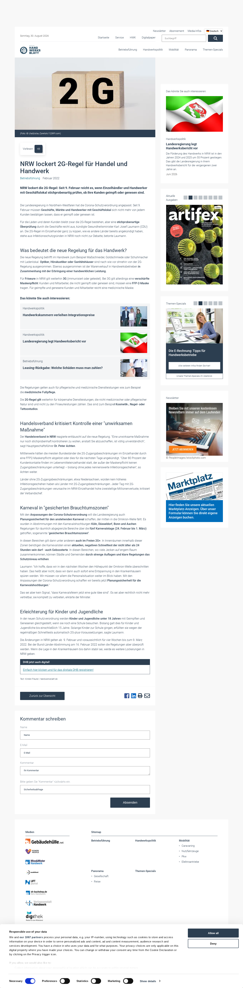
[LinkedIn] (132, 696)
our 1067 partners (31, 937)
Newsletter (159, 31)
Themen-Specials (213, 49)
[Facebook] (126, 696)
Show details (148, 980)
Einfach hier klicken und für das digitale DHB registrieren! (58, 670)
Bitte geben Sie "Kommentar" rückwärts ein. (45, 781)
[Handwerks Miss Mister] (47, 861)
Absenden (130, 802)
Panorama (191, 49)
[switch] (65, 981)
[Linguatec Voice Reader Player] (39, 149)
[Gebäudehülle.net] (47, 841)
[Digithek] (47, 916)
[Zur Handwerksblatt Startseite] (30, 49)
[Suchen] (215, 38)
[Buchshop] (47, 892)
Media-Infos (194, 31)
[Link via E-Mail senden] (146, 696)
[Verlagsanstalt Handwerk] (47, 903)
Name (23, 727)
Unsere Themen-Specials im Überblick (194, 376)
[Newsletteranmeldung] (194, 429)
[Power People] (47, 851)
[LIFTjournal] (47, 882)
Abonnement (176, 31)
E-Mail (23, 745)
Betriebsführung (127, 49)
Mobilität (174, 49)
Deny (213, 943)
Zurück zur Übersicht (42, 696)
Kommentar (27, 762)
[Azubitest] (47, 872)
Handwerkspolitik (153, 49)
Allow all (213, 933)
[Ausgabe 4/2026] (194, 245)
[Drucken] (139, 695)
